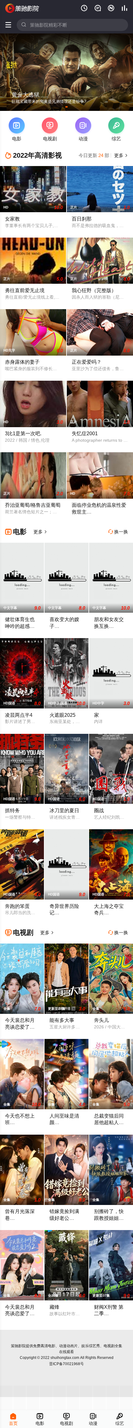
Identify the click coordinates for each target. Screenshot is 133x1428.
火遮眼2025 (62, 715)
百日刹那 (82, 218)
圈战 (99, 810)
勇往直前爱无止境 (25, 290)
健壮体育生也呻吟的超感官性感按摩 (20, 625)
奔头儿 (101, 1020)
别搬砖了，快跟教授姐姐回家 (109, 1217)
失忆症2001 (85, 433)
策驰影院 (18, 1346)
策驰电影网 (22, 8)
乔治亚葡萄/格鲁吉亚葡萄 (33, 505)
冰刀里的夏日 (64, 810)
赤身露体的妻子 (22, 362)
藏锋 (54, 1307)
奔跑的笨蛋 (17, 906)
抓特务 (12, 810)
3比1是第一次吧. (23, 433)
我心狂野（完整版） (94, 290)
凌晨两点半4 (18, 715)
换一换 (118, 531)
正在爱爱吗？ (86, 362)
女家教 (12, 218)
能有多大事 (61, 1020)
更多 (120, 155)
